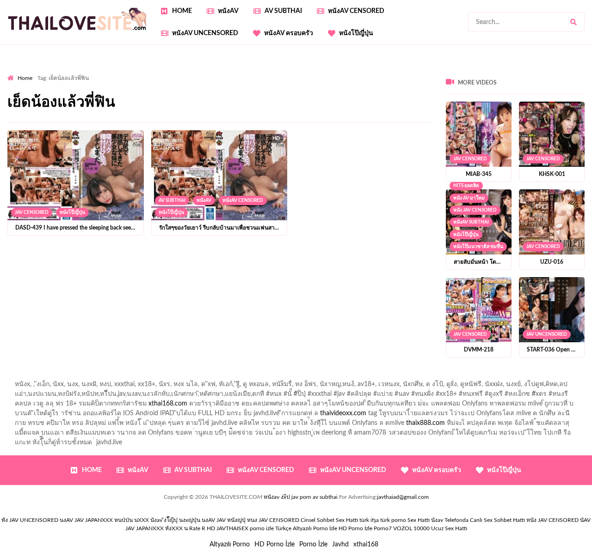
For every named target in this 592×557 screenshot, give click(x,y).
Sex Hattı (418, 520)
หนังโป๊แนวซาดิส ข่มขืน (478, 246)
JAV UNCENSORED (546, 334)
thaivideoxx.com (343, 413)
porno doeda (74, 71)
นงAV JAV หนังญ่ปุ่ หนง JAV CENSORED (250, 520)
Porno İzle (313, 544)
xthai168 (365, 544)
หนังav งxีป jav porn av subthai (301, 497)
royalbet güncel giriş (122, 71)
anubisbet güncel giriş (527, 71)
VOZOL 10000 (411, 528)
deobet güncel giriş (72, 91)
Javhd (340, 544)
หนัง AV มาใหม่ (469, 198)
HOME (182, 11)
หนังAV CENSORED (356, 11)
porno (16, 71)
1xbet (202, 120)
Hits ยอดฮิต (466, 185)
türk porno (393, 520)
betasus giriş (235, 120)
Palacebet (252, 81)
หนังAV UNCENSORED (205, 33)
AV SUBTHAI (283, 11)
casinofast (287, 81)
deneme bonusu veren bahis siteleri (441, 110)
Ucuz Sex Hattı (449, 528)
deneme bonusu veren (353, 91)
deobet (267, 91)
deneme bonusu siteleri (66, 110)
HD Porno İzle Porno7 (365, 528)
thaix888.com (425, 423)
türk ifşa (369, 520)
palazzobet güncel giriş (386, 71)
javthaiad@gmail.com (403, 497)
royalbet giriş (232, 91)
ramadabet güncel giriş (457, 71)
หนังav (228, 11)
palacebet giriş (186, 91)
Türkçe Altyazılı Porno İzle (306, 528)
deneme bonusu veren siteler (345, 100)
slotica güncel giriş (253, 71)
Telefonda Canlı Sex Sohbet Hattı (484, 520)
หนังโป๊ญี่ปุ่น (356, 33)
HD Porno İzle (274, 544)
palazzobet (299, 91)
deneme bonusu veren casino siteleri (444, 100)
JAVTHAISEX (232, 528)
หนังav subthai (471, 222)
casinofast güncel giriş (189, 71)
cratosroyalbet (398, 120)
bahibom (321, 81)
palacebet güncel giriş (317, 71)
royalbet (404, 91)
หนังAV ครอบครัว (288, 33)
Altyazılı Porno (230, 544)
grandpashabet (28, 81)
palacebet (528, 81)
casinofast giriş (483, 120)
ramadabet (281, 100)
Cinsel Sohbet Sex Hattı (329, 520)
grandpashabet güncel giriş (94, 81)
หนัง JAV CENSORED (475, 210)
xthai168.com (167, 403)
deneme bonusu (218, 110)
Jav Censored (32, 212)
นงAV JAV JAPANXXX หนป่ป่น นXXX (104, 520)
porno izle (40, 71)
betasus (271, 120)
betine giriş (357, 81)
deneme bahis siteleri (533, 100)
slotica (568, 91)
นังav (437, 520)
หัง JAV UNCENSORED (29, 520)
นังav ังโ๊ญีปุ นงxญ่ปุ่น (175, 520)
